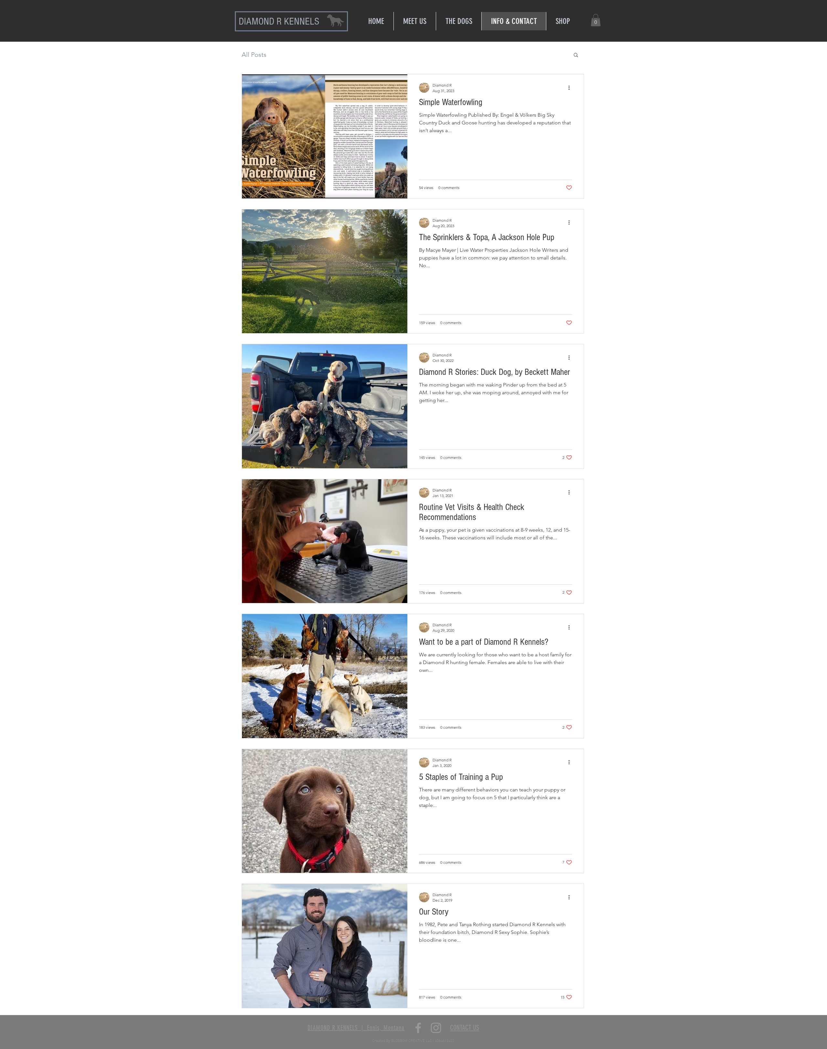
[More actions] (571, 87)
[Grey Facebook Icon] (418, 1028)
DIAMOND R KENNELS (279, 21)
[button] (596, 20)
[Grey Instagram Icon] (436, 1028)
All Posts (254, 54)
